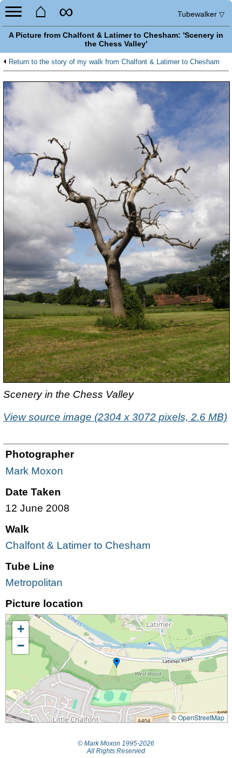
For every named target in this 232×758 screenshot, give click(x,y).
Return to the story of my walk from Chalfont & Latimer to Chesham (114, 62)
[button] (116, 663)
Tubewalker (201, 14)
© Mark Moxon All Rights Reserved (116, 747)
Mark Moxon (34, 471)
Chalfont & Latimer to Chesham (78, 545)
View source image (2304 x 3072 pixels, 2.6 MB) (115, 417)
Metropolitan (34, 582)
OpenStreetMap (201, 717)
